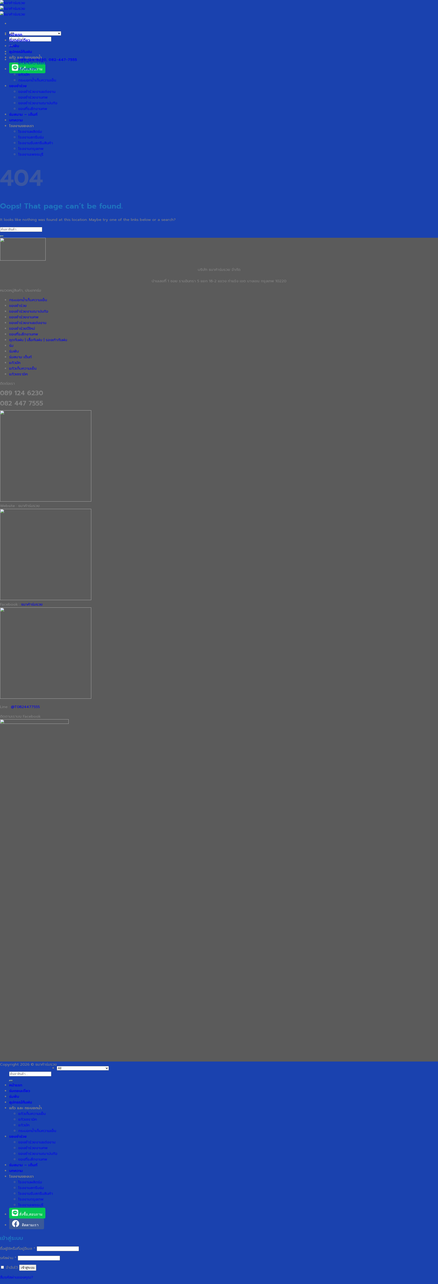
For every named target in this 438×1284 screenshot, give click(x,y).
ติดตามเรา (30, 1225)
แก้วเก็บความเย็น (32, 63)
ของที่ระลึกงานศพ (32, 109)
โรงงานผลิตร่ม (30, 131)
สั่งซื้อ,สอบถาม (30, 1214)
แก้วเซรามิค (27, 69)
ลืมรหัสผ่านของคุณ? (16, 1277)
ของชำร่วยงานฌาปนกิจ (37, 103)
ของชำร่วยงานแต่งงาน (36, 91)
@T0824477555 (25, 707)
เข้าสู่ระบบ (27, 1267)
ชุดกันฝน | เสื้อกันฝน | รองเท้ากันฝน (38, 340)
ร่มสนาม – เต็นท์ (23, 114)
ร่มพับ (14, 46)
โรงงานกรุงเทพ (31, 149)
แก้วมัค (24, 74)
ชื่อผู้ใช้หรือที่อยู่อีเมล (17, 1248)
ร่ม (11, 345)
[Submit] (2, 236)
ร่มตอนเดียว (19, 40)
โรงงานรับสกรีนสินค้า (35, 143)
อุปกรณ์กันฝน (20, 52)
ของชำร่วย (18, 86)
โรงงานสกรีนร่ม (31, 137)
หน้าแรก (15, 34)
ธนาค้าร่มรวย (32, 604)
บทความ (16, 120)
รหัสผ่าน (8, 1258)
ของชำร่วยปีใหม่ (22, 328)
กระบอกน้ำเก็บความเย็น (37, 80)
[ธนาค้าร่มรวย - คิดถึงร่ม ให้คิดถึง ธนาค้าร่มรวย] (12, 8)
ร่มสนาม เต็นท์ (20, 357)
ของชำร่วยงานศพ (33, 97)
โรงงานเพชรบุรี (30, 154)
